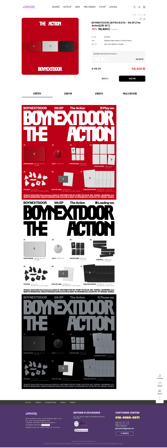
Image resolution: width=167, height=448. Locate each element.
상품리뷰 (68, 93)
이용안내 (63, 402)
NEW (77, 7)
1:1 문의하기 (125, 433)
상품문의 (99, 93)
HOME (134, 15)
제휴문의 (72, 402)
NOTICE (67, 7)
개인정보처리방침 (50, 402)
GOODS (113, 7)
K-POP (102, 7)
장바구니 (105, 78)
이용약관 (38, 402)
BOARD (55, 7)
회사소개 (28, 402)
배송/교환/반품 (130, 93)
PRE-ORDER (89, 7)
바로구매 (132, 78)
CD (144, 15)
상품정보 (37, 93)
